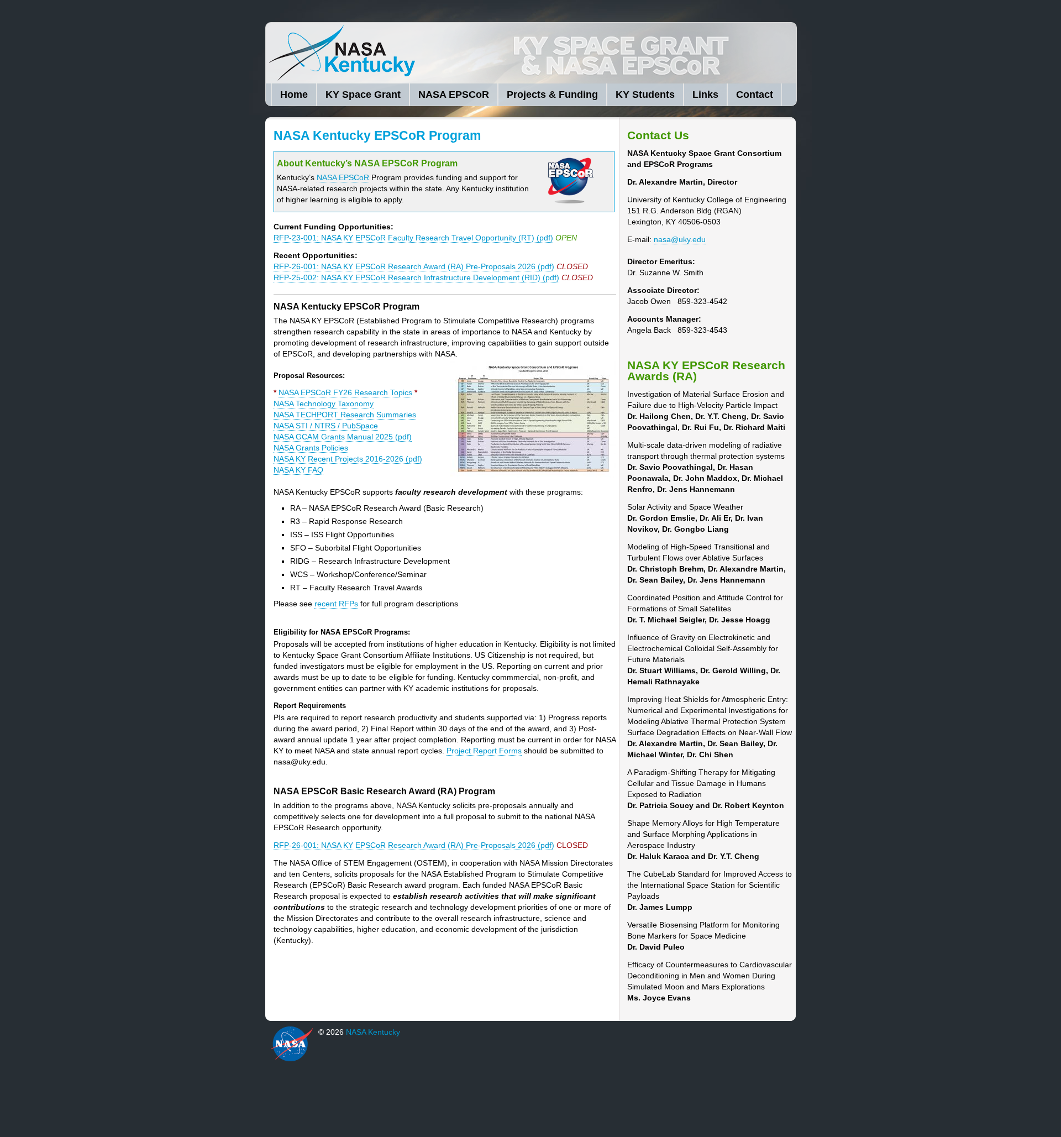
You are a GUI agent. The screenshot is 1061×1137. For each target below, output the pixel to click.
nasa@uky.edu (680, 239)
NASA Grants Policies (311, 447)
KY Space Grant (363, 94)
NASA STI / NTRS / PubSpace (326, 425)
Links (705, 94)
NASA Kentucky (437, 53)
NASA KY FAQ (298, 469)
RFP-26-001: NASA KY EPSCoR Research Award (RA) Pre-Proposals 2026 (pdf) (414, 266)
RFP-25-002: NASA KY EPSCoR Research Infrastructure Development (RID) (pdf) (416, 277)
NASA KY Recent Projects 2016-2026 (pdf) (348, 458)
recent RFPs (336, 603)
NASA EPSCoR (453, 94)
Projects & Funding (552, 94)
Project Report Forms (484, 750)
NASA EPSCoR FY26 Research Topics (345, 392)
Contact (754, 94)
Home (294, 94)
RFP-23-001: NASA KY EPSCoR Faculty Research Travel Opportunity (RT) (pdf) (413, 237)
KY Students (645, 94)
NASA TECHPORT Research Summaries (345, 414)
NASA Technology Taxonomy (324, 403)
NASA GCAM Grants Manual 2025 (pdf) (343, 436)
